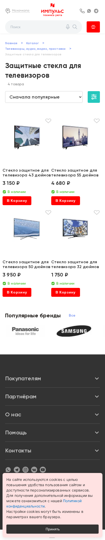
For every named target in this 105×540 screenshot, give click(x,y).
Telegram (97, 11)
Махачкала (21, 10)
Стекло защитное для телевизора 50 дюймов (26, 264)
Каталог (93, 26)
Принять (53, 529)
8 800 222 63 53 (83, 11)
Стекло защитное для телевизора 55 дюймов (74, 172)
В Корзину (17, 201)
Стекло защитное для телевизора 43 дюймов (27, 172)
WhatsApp (90, 11)
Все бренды (72, 315)
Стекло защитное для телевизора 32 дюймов (75, 264)
